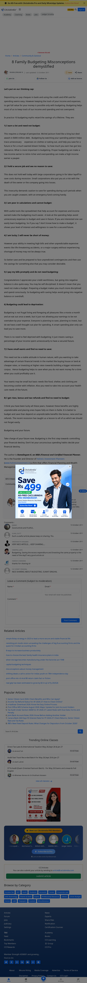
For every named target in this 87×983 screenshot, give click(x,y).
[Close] (70, 466)
